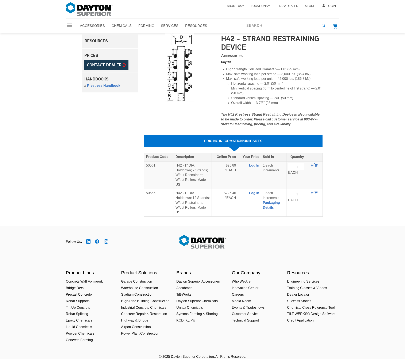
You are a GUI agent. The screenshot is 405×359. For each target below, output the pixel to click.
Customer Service (245, 314)
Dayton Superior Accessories (198, 281)
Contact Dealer (105, 65)
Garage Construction (136, 281)
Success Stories (299, 301)
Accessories (92, 26)
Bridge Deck (75, 288)
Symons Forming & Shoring (197, 314)
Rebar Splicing (77, 314)
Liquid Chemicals (79, 327)
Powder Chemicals (80, 333)
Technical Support (245, 320)
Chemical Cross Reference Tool (311, 307)
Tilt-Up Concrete (78, 307)
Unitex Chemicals (189, 307)
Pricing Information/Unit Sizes (233, 141)
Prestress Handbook (103, 85)
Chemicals (122, 26)
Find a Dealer (287, 6)
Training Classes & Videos (307, 288)
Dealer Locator (298, 294)
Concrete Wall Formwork (84, 281)
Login (331, 6)
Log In (254, 165)
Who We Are (241, 281)
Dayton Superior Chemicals (197, 301)
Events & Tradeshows (248, 307)
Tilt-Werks (183, 294)
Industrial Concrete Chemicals (143, 307)
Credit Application (300, 320)
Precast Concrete (79, 294)
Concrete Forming (79, 340)
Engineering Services (303, 281)
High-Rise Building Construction (145, 301)
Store (310, 6)
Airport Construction (136, 327)
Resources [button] (96, 41)
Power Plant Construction (140, 333)
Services (169, 26)
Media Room (241, 301)
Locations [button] (259, 6)
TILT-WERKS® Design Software (311, 314)
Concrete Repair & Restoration (144, 314)
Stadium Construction (137, 294)
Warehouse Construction (139, 288)
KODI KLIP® (185, 320)
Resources (196, 26)
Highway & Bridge (134, 320)
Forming (146, 26)
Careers (238, 294)
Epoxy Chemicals (79, 320)
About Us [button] (234, 6)
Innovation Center (245, 288)
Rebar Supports (77, 301)
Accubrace (184, 288)
